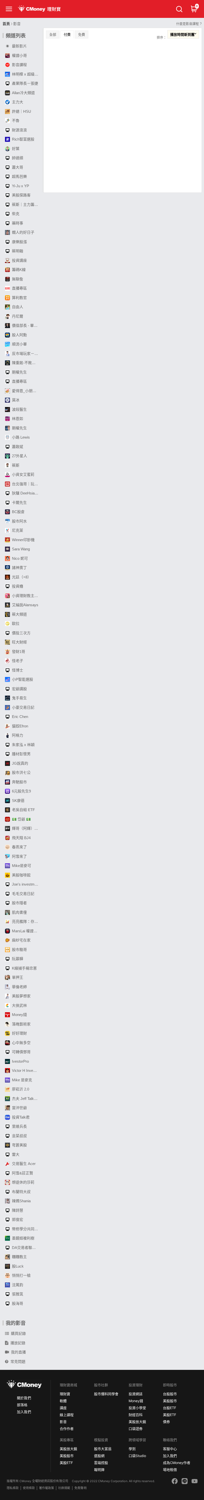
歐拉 (15, 623)
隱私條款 (13, 1488)
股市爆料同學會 (106, 1394)
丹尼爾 (17, 316)
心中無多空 (21, 1043)
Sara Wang (21, 549)
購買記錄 (18, 1333)
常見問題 (17, 1361)
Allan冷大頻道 (23, 93)
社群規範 (64, 1488)
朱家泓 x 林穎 (23, 745)
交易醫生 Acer (24, 1164)
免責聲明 (80, 1488)
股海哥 (17, 1303)
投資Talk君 (21, 1117)
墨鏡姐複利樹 (23, 1238)
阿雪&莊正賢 (22, 1173)
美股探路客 (21, 195)
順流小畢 (19, 344)
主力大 (17, 102)
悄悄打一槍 (21, 1275)
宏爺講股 (19, 689)
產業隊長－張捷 (25, 83)
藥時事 (17, 223)
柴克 (15, 214)
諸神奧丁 (19, 567)
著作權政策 (46, 1488)
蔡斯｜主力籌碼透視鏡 (26, 204)
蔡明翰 (17, 251)
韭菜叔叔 (19, 1136)
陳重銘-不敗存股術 (26, 363)
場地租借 (170, 1469)
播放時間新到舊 (182, 35)
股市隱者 (19, 903)
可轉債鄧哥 (21, 1052)
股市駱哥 (19, 949)
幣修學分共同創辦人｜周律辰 (26, 1229)
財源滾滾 (19, 130)
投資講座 (19, 260)
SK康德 (18, 800)
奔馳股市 (19, 782)
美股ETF (169, 1415)
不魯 (15, 120)
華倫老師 (19, 987)
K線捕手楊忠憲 (24, 968)
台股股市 (170, 1394)
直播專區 (19, 288)
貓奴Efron (20, 726)
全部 (52, 35)
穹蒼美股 (19, 1145)
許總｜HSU (21, 111)
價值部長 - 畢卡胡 (26, 325)
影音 (63, 1422)
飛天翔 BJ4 (21, 838)
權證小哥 (19, 55)
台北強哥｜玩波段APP (26, 484)
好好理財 (19, 1033)
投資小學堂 (137, 1408)
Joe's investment (26, 884)
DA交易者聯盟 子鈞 (26, 1247)
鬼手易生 (19, 698)
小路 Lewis (21, 437)
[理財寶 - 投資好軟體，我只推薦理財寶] (40, 8)
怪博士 (17, 670)
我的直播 (18, 1352)
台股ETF (169, 1408)
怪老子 (17, 661)
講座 (63, 1408)
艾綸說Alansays (25, 605)
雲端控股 (101, 1463)
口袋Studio (137, 1456)
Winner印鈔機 (23, 540)
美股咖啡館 (21, 875)
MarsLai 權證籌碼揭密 (26, 931)
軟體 (63, 1401)
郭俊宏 (17, 1219)
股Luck (18, 1266)
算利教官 (19, 298)
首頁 (6, 24)
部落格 (22, 1405)
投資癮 (17, 586)
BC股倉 (18, 512)
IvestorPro (20, 1061)
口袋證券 (136, 1428)
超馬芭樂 (19, 176)
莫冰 (15, 400)
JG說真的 (20, 763)
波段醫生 (19, 409)
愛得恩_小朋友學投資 (26, 391)
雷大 (15, 1154)
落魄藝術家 (21, 1024)
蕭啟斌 (17, 447)
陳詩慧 (17, 1210)
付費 (67, 35)
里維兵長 (19, 1126)
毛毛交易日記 (23, 894)
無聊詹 (17, 279)
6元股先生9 (21, 791)
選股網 (99, 1456)
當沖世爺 (19, 1108)
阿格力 (17, 735)
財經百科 (136, 1415)
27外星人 (19, 456)
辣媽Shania (21, 1201)
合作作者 (67, 1428)
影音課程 (19, 65)
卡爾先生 (19, 502)
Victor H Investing (26, 1070)
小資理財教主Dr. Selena (26, 596)
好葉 (15, 149)
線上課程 (67, 1415)
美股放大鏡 (137, 1422)
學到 (132, 1449)
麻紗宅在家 (21, 940)
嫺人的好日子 (23, 232)
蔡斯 (15, 465)
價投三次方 (21, 633)
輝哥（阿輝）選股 (26, 828)
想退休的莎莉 (23, 1182)
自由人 (17, 307)
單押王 (17, 977)
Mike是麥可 (21, 865)
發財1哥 (18, 651)
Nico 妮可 (20, 558)
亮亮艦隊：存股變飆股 (26, 921)
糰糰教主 (19, 1257)
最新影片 (19, 46)
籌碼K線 (19, 269)
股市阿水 (19, 521)
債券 (166, 1422)
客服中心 (170, 1449)
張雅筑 (17, 1294)
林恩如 (17, 418)
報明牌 (99, 1469)
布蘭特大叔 (21, 1192)
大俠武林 (19, 1005)
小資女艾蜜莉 (23, 474)
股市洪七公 (21, 772)
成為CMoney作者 (176, 1463)
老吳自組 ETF (23, 810)
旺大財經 (19, 642)
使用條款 (29, 1488)
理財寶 (65, 1394)
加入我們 (24, 1412)
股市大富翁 (102, 1449)
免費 (81, 35)
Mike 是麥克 (22, 1080)
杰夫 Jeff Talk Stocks (26, 1098)
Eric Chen (20, 716)
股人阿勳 (19, 335)
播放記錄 (17, 1343)
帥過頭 (17, 158)
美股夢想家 (21, 996)
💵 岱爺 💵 (21, 819)
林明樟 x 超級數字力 (26, 74)
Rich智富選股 (23, 139)
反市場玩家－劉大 (26, 353)
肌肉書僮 (19, 912)
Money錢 (19, 1014)
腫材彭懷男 (21, 754)
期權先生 (19, 372)
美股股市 (170, 1401)
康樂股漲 (19, 242)
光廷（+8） (21, 577)
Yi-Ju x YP (20, 186)
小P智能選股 (22, 679)
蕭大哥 (17, 167)
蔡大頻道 (19, 614)
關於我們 (24, 1398)
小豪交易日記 (23, 707)
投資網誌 (136, 1394)
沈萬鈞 (17, 1285)
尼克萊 (17, 530)
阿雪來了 (19, 856)
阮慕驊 (17, 959)
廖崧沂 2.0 (20, 1089)
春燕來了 (19, 847)
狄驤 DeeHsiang (25, 493)
